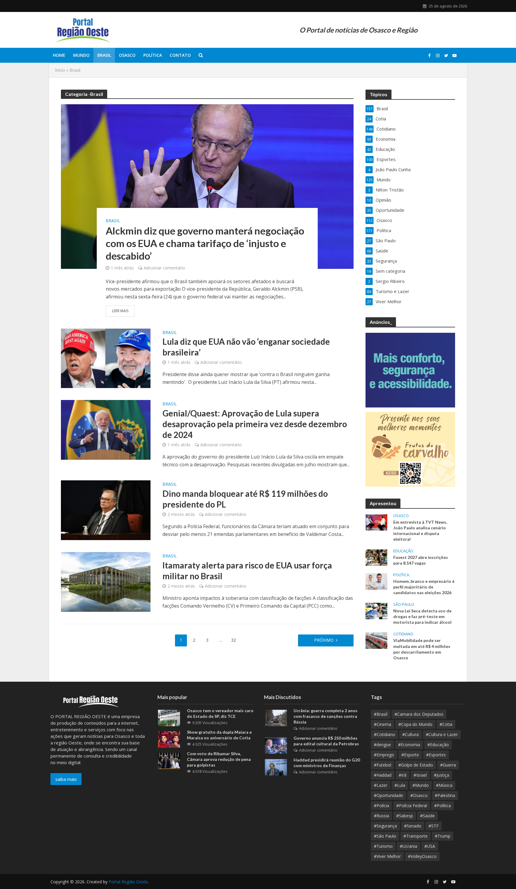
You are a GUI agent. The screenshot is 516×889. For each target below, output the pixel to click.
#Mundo (420, 785)
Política (152, 55)
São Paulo (403, 604)
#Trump (442, 836)
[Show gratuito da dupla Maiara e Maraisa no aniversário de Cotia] (169, 739)
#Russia (381, 816)
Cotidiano (403, 634)
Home (59, 55)
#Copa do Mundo (415, 724)
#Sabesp (404, 816)
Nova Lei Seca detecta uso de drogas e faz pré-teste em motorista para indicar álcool (422, 616)
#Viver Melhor (387, 856)
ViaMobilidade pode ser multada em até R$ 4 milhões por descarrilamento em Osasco (421, 649)
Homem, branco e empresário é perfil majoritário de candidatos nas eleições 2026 (423, 587)
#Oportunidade (388, 795)
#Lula (399, 785)
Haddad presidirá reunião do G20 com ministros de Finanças (327, 762)
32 (233, 640)
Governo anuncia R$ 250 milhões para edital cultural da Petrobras (326, 740)
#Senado (412, 826)
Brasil (104, 55)
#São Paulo (385, 836)
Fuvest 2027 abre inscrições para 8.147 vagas (420, 560)
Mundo (81, 55)
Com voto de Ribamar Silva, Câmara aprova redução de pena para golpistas (219, 759)
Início (60, 70)
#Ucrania (408, 846)
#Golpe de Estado (415, 765)
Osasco (127, 55)
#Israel (420, 775)
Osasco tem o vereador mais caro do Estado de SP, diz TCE (220, 713)
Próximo (324, 640)
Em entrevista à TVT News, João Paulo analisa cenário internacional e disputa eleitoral (420, 530)
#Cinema (382, 724)
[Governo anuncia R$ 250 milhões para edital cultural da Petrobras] (276, 745)
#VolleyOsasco (422, 856)
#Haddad (382, 775)
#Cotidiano (384, 734)
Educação (403, 551)
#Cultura (410, 734)
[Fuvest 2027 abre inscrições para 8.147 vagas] (376, 557)
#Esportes (436, 755)
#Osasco (419, 795)
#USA (429, 846)
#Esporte (410, 755)
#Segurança (385, 826)
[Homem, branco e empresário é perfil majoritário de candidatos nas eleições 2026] (376, 581)
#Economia (409, 744)
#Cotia (446, 724)
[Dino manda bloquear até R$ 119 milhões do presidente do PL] (105, 510)
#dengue (382, 744)
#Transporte (415, 836)
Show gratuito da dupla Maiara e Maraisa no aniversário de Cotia (219, 734)
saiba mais (66, 779)
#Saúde (427, 816)
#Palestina (445, 795)
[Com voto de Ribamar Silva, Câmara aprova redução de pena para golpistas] (169, 761)
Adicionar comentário (164, 268)
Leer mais (120, 310)
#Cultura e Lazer (442, 734)
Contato (180, 55)
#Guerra (448, 765)
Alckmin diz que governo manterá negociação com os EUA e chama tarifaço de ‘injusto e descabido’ (205, 243)
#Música (444, 785)
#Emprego (384, 755)
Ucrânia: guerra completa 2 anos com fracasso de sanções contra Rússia (325, 716)
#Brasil (380, 714)
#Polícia (381, 805)
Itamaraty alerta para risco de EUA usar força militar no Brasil (247, 570)
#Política (442, 805)
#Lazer (380, 785)
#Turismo (383, 846)
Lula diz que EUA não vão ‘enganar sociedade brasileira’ (246, 346)
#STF (434, 826)
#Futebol (382, 765)
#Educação (438, 744)
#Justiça (441, 775)
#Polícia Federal (411, 805)
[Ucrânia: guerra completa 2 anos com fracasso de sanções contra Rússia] (276, 718)
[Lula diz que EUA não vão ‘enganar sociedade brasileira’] (105, 358)
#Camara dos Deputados (418, 714)
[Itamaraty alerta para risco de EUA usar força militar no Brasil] (105, 581)
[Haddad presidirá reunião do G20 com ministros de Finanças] (276, 767)
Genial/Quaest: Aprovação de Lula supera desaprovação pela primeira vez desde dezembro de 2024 (254, 424)
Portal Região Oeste (128, 882)
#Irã (402, 775)
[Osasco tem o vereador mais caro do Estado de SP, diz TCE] (169, 718)
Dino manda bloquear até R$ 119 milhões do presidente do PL (245, 498)
